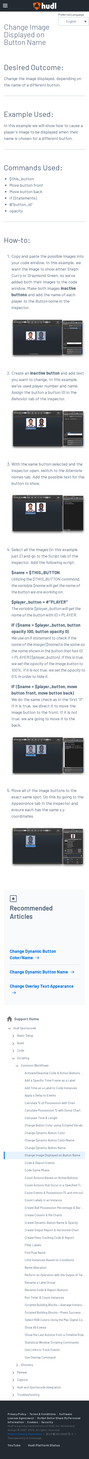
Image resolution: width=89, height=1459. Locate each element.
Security (47, 1422)
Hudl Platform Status (44, 1445)
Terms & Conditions (42, 1414)
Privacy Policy (17, 1414)
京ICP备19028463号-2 (60, 1433)
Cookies (32, 1422)
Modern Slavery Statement (25, 1433)
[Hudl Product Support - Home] (44, 6)
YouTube (14, 1445)
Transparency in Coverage (25, 1438)
